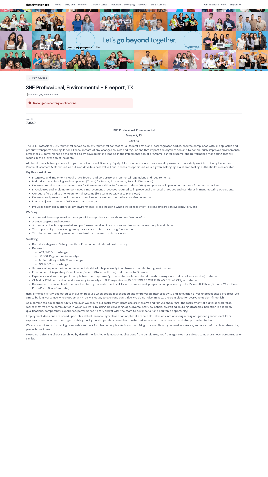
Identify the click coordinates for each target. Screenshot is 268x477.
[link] (37, 5)
